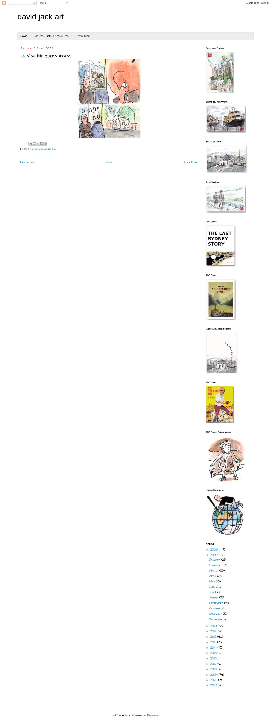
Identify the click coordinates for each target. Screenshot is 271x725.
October (215, 608)
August (214, 597)
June (212, 587)
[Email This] (30, 144)
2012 (213, 636)
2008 (214, 549)
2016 (214, 658)
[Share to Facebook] (42, 144)
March (214, 570)
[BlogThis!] (34, 144)
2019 (213, 674)
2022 (214, 685)
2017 (213, 664)
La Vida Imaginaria (43, 149)
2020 (214, 680)
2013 (213, 642)
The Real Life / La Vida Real (51, 36)
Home (23, 36)
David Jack (82, 36)
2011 (213, 631)
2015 (213, 653)
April (213, 576)
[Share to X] (38, 144)
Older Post (190, 162)
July (212, 592)
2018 (214, 669)
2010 (214, 626)
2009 (214, 555)
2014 (213, 647)
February (216, 565)
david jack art (40, 16)
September (216, 603)
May (212, 581)
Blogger (152, 715)
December (216, 619)
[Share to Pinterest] (45, 144)
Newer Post (28, 162)
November (216, 613)
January (215, 559)
